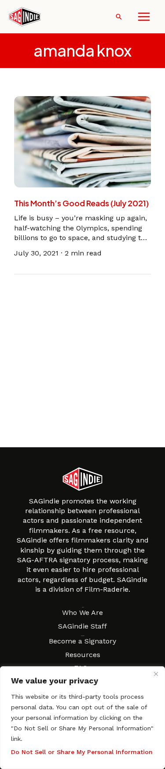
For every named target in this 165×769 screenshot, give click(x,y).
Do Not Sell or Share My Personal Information (82, 751)
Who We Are (82, 612)
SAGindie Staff (82, 626)
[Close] (155, 673)
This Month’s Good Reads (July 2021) (81, 203)
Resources (82, 654)
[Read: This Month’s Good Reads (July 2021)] (82, 141)
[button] (119, 17)
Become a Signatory (82, 641)
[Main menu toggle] (144, 16)
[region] (82, 717)
